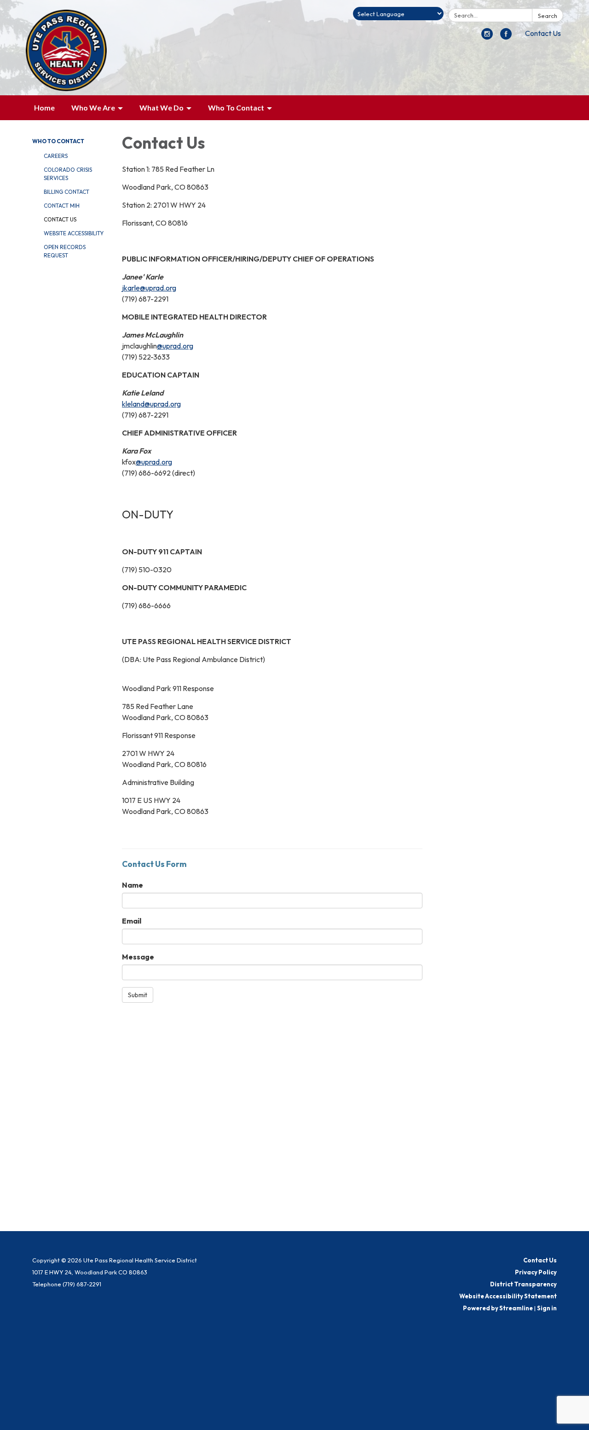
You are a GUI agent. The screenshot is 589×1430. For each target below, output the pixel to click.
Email (131, 920)
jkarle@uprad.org (149, 287)
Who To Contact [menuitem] (236, 107)
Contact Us (543, 33)
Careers (56, 155)
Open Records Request (65, 251)
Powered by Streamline (498, 1308)
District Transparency (523, 1284)
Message (138, 956)
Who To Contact (58, 141)
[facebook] (506, 36)
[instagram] (487, 36)
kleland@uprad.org (151, 403)
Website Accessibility (74, 233)
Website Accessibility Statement (508, 1296)
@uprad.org (175, 345)
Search (547, 15)
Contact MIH (62, 205)
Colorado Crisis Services (68, 173)
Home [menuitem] (44, 107)
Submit (137, 995)
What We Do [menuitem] (161, 107)
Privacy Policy (536, 1272)
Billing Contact (66, 191)
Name (132, 884)
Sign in (547, 1308)
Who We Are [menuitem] (93, 107)
